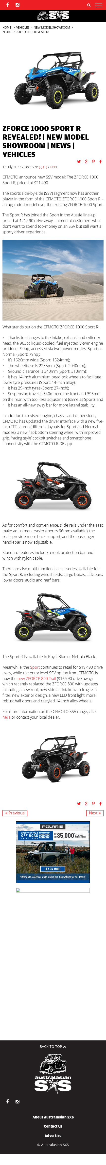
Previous (16, 813)
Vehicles (23, 27)
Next (94, 813)
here (6, 717)
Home (6, 27)
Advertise (53, 1135)
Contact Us (53, 1126)
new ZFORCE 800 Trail (37, 678)
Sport (35, 667)
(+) (45, 166)
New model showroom (52, 27)
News (61, 146)
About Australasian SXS (53, 1117)
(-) (40, 166)
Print (53, 166)
